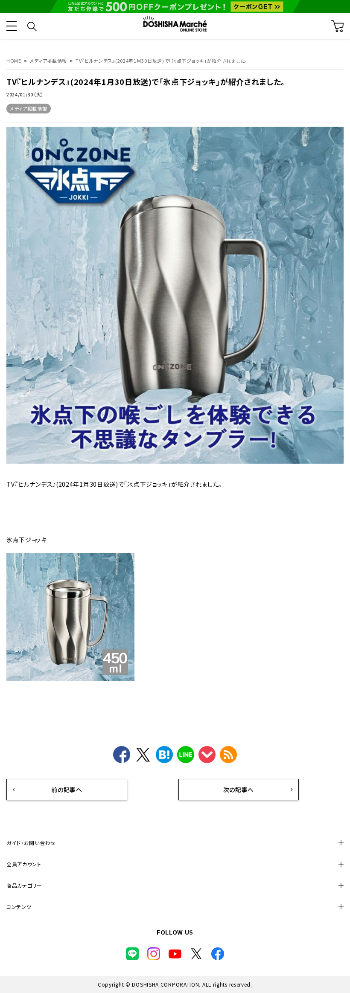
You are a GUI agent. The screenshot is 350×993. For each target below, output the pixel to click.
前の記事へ (66, 789)
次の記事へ (238, 789)
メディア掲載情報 (28, 108)
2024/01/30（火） (25, 94)
